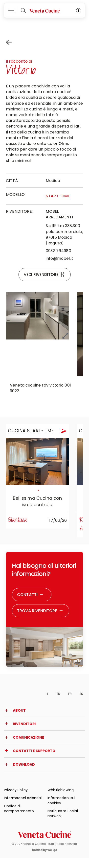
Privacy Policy (16, 789)
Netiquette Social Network (62, 813)
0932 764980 (58, 251)
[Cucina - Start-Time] (37, 461)
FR (70, 694)
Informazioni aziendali (23, 797)
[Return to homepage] (44, 834)
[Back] (13, 42)
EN (58, 694)
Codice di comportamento (19, 808)
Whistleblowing (60, 789)
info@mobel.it (59, 258)
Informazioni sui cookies (61, 800)
